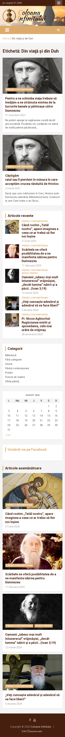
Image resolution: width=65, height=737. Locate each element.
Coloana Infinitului (41, 726)
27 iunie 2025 (29, 241)
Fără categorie (13, 359)
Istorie (8, 364)
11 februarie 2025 (31, 265)
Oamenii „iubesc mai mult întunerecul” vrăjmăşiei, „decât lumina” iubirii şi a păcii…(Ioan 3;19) (40, 282)
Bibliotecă (10, 355)
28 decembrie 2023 (32, 334)
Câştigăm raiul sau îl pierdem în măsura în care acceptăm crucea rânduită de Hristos (32, 180)
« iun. (8, 434)
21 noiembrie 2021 (15, 115)
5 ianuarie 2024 (30, 310)
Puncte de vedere (15, 377)
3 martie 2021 (12, 188)
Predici (9, 372)
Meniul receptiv (58, 3)
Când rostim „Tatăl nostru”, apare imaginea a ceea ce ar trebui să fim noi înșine (40, 230)
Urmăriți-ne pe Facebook (27, 449)
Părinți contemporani (19, 89)
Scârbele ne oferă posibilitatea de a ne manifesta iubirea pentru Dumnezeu (39, 255)
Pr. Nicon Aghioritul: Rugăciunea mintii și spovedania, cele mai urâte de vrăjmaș (37, 324)
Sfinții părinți (30, 273)
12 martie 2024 (30, 292)
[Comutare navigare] (7, 30)
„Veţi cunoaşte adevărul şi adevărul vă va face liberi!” (40, 303)
